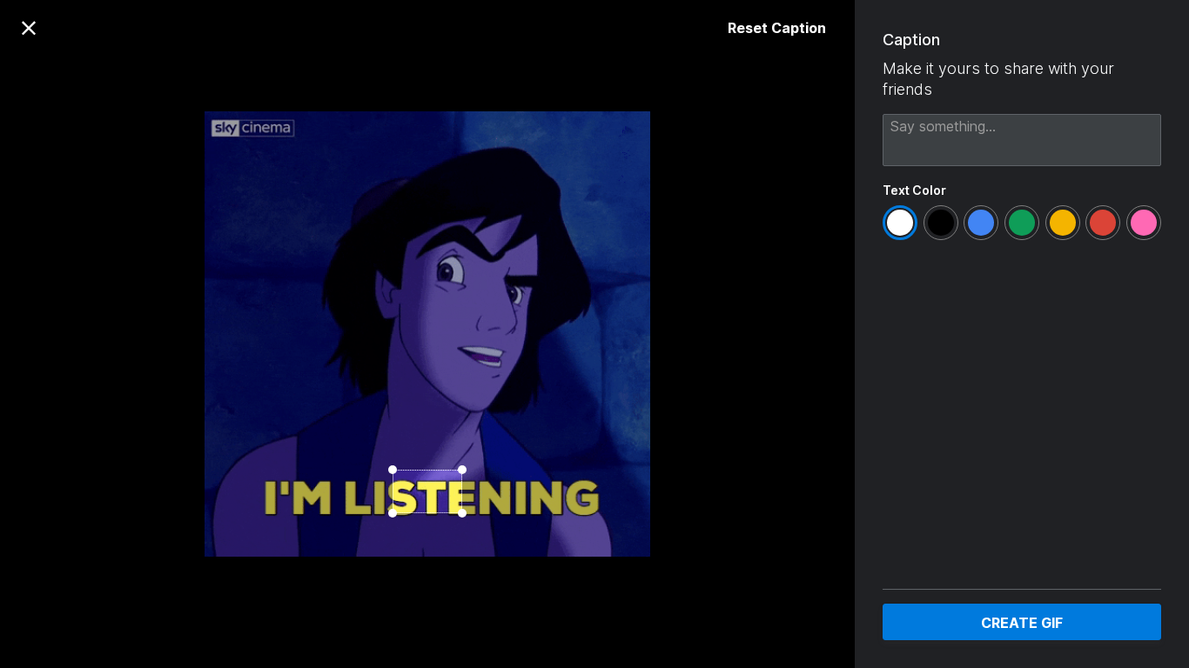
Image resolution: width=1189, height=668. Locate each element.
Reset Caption (777, 28)
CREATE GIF (1022, 622)
